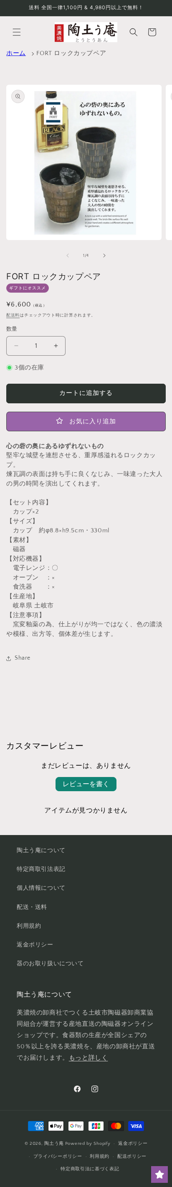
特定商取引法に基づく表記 (90, 1169)
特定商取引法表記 (41, 869)
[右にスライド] (104, 255)
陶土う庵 (54, 1143)
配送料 (13, 315)
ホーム (16, 53)
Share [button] (22, 658)
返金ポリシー (35, 945)
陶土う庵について (41, 850)
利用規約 (29, 926)
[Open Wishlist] (159, 1174)
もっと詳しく (88, 1057)
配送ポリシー (132, 1156)
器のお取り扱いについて (50, 963)
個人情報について (41, 888)
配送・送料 (32, 907)
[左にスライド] (67, 255)
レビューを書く (86, 784)
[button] (17, 32)
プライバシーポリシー (57, 1156)
